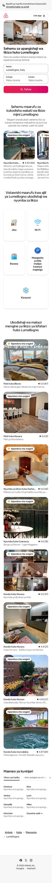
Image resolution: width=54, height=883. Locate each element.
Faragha (20, 868)
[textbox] (14, 80)
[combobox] (26, 70)
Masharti (31, 868)
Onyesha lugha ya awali (17, 6)
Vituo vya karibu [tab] (12, 777)
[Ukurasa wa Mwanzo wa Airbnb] (6, 15)
